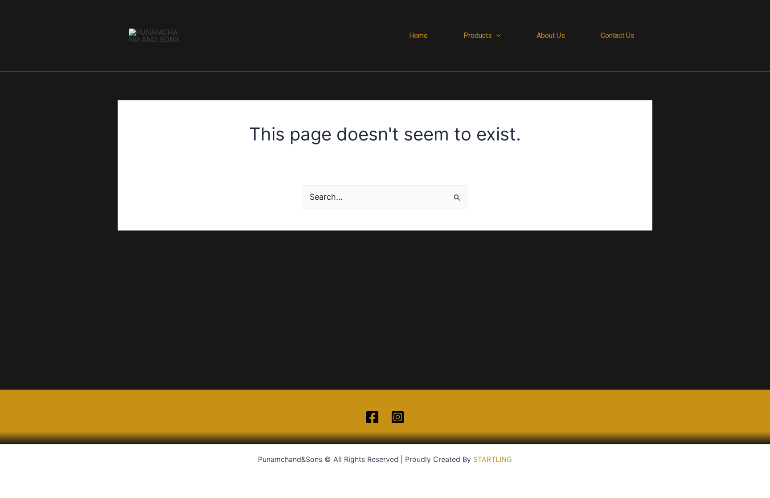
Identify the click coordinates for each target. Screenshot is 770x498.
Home (418, 35)
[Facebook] (372, 417)
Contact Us (618, 35)
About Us (551, 35)
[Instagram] (398, 417)
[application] (496, 36)
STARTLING (492, 459)
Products (477, 35)
